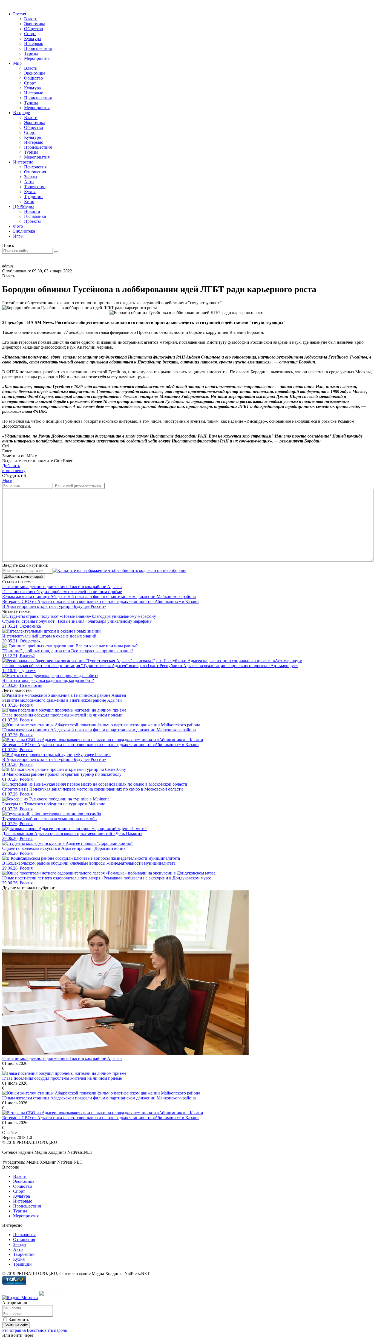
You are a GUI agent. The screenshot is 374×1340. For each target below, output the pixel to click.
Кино (29, 201)
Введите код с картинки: (25, 565)
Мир (17, 63)
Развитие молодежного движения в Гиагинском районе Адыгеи (62, 1058)
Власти (31, 18)
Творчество (34, 186)
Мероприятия (37, 58)
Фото (18, 226)
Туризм (31, 53)
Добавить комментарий (23, 576)
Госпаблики (35, 216)
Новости (32, 211)
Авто (29, 181)
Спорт (30, 33)
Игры (18, 236)
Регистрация (14, 1330)
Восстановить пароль (47, 1330)
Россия (19, 14)
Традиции (33, 196)
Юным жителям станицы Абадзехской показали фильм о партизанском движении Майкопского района (99, 1098)
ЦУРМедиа (23, 206)
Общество (33, 28)
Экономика (34, 23)
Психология (35, 167)
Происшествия (38, 48)
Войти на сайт (16, 1325)
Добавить (13, 468)
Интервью (33, 43)
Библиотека (24, 231)
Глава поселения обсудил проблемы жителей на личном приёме (62, 1078)
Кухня (30, 191)
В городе (21, 112)
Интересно (23, 162)
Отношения (35, 172)
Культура (32, 38)
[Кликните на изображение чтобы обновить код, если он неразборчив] (119, 570)
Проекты (32, 221)
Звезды (30, 176)
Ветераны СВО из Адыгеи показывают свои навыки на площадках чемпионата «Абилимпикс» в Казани (100, 1117)
